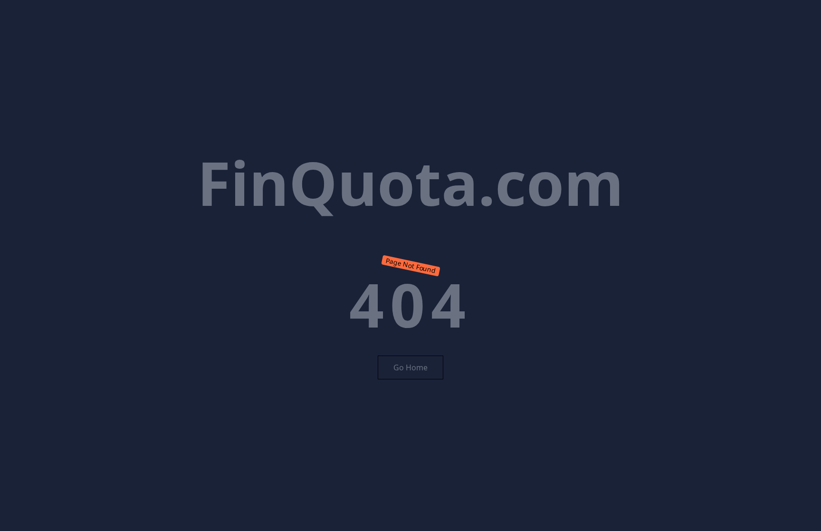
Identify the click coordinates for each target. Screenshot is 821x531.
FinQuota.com (410, 182)
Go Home (410, 367)
